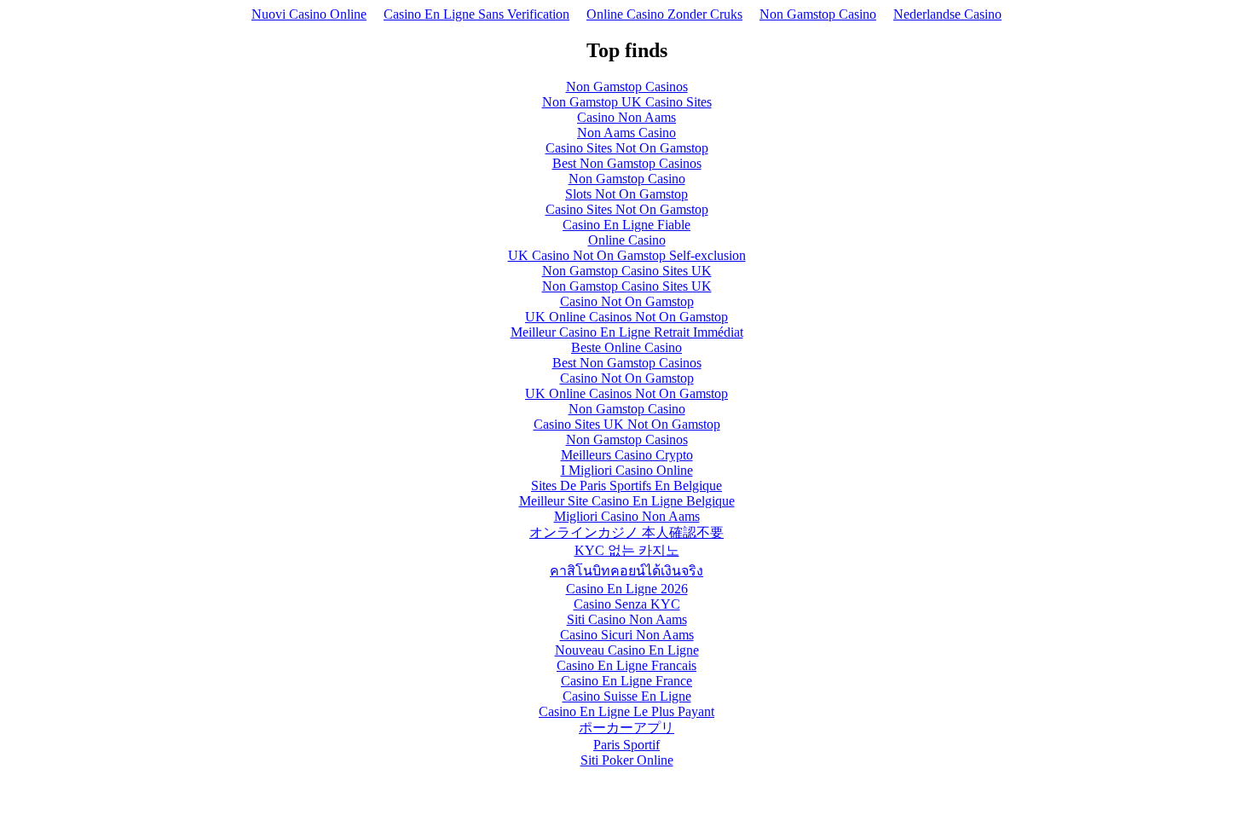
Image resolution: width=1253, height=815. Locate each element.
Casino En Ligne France (626, 680)
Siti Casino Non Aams (627, 619)
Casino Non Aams (626, 117)
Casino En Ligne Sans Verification (476, 14)
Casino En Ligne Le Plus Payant (626, 711)
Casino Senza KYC (627, 604)
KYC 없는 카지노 (627, 550)
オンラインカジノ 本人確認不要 (626, 532)
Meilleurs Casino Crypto (627, 455)
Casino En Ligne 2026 (627, 588)
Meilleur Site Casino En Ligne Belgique (627, 501)
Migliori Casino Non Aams (627, 516)
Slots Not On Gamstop (626, 194)
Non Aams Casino (626, 132)
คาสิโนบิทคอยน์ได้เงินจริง (626, 571)
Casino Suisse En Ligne (627, 696)
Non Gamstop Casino (817, 14)
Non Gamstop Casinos (627, 86)
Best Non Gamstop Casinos (627, 163)
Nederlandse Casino (947, 14)
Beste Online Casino (626, 347)
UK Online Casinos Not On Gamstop (626, 316)
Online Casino (627, 240)
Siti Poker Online (626, 760)
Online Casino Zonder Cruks (664, 14)
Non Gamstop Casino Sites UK (627, 270)
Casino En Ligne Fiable (626, 224)
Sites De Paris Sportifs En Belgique (626, 485)
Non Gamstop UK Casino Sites (627, 102)
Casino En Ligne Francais (626, 665)
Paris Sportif (626, 744)
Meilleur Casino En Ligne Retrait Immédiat (627, 332)
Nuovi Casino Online (309, 14)
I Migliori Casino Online (627, 470)
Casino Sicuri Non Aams (627, 634)
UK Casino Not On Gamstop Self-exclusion (627, 255)
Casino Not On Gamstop (627, 301)
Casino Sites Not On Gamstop (627, 148)
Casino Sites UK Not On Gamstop (627, 424)
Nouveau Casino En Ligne (627, 650)
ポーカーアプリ (626, 727)
